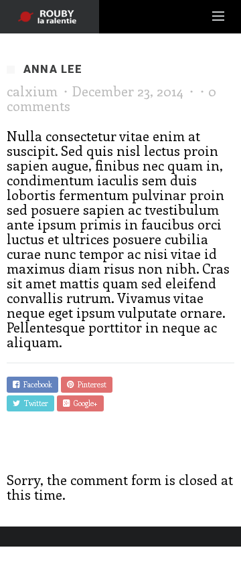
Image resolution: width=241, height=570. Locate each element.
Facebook (35, 384)
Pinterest (90, 384)
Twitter (34, 403)
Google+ (84, 403)
